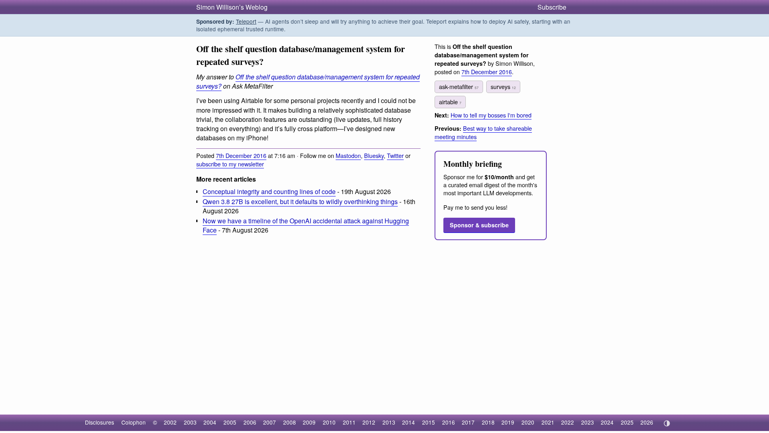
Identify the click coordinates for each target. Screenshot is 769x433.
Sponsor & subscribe (479, 225)
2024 (607, 422)
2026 (646, 422)
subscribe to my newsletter (230, 164)
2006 (250, 422)
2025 (627, 422)
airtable (450, 101)
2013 (388, 422)
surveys (503, 86)
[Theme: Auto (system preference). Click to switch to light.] (666, 423)
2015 (428, 422)
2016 (448, 422)
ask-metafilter (459, 86)
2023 (587, 422)
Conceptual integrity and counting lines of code (269, 191)
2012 (368, 422)
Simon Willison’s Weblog (232, 7)
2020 (527, 422)
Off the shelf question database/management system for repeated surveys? (308, 81)
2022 (567, 422)
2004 (209, 422)
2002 (170, 422)
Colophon (133, 422)
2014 (408, 422)
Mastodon (348, 155)
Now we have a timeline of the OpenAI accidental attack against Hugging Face (306, 225)
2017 (468, 422)
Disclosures (99, 422)
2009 (309, 422)
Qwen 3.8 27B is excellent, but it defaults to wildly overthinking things (300, 201)
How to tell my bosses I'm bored (491, 115)
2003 (190, 422)
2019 (507, 422)
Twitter (395, 155)
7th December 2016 (241, 155)
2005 (229, 422)
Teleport (246, 21)
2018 (488, 422)
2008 (289, 422)
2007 (269, 422)
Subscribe (551, 7)
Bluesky (374, 155)
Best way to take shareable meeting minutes (483, 132)
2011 (349, 422)
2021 (548, 422)
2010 (329, 422)
